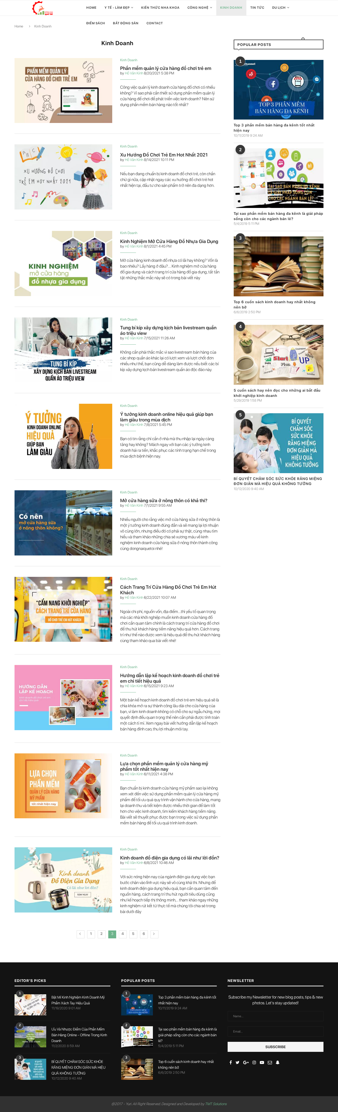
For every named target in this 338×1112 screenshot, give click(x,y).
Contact (155, 23)
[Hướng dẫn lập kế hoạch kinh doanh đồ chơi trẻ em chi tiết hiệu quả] (63, 697)
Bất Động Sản (126, 23)
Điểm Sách (95, 23)
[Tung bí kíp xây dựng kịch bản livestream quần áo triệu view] (63, 350)
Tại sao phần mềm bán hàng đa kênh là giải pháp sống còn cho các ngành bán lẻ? (187, 1035)
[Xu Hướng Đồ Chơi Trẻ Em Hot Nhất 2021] (63, 177)
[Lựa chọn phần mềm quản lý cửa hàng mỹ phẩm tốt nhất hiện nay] (63, 786)
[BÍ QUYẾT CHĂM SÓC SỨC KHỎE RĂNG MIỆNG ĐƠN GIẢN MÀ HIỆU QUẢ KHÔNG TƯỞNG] (278, 443)
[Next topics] (154, 934)
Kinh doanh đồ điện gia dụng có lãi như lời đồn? (169, 858)
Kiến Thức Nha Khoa (160, 7)
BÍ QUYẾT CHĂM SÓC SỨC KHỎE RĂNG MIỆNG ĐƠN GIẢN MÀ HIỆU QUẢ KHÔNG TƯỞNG (78, 1067)
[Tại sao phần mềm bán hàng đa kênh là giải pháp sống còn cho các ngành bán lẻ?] (278, 178)
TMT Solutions (216, 1104)
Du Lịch (279, 7)
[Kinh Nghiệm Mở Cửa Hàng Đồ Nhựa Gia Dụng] (63, 263)
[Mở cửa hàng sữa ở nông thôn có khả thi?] (63, 522)
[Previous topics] (80, 934)
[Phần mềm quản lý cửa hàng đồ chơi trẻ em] (63, 90)
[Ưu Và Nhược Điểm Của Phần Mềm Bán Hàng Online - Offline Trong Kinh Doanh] (30, 1036)
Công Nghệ (198, 7)
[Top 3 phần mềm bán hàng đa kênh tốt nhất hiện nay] (278, 90)
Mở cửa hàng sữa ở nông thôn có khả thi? (163, 500)
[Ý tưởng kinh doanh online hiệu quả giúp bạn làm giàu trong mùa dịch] (63, 436)
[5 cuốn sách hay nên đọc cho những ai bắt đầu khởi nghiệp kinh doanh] (278, 355)
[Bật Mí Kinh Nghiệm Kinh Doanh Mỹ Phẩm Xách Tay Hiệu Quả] (30, 1004)
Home (91, 7)
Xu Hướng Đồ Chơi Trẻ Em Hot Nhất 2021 (164, 155)
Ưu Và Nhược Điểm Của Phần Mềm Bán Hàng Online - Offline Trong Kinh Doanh (79, 1035)
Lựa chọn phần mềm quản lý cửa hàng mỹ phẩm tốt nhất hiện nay (164, 766)
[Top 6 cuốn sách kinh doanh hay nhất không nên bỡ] (278, 266)
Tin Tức (257, 7)
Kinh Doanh (231, 7)
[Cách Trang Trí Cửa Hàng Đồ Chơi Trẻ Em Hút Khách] (63, 609)
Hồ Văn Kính (134, 73)
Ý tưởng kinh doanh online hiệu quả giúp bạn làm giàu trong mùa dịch (166, 416)
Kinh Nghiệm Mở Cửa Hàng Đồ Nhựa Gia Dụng (169, 241)
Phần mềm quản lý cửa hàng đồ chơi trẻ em (165, 68)
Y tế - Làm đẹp (117, 7)
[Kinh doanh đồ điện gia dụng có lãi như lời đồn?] (63, 880)
